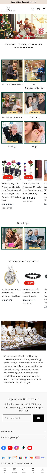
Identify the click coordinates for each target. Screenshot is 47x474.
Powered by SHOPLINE (24, 463)
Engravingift (11, 463)
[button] (44, 9)
